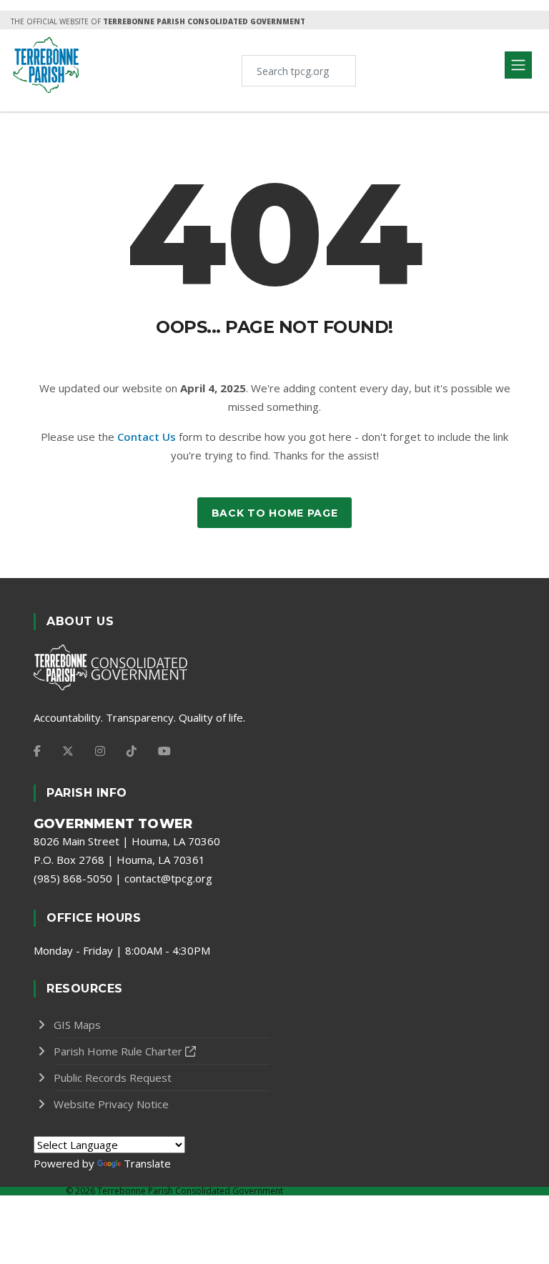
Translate (147, 1163)
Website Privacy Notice (111, 1104)
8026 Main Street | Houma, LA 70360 (127, 841)
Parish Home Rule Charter (118, 1051)
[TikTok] (131, 751)
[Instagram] (100, 751)
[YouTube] (164, 751)
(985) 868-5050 (73, 878)
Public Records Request (113, 1077)
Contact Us (146, 436)
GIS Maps (77, 1024)
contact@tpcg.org (168, 878)
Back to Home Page (275, 513)
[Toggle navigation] (518, 65)
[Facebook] (37, 751)
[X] (68, 751)
